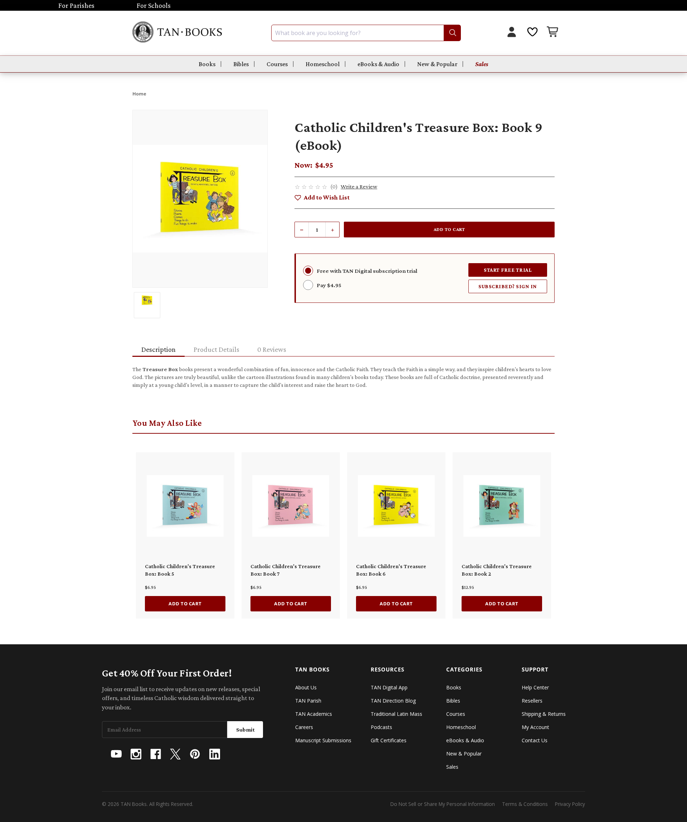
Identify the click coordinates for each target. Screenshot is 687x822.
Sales (481, 64)
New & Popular (437, 64)
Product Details (216, 349)
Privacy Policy (570, 804)
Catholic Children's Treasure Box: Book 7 (285, 570)
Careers (304, 727)
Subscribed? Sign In (507, 286)
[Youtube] (116, 754)
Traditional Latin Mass (396, 713)
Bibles (241, 64)
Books (207, 64)
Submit (245, 730)
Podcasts (381, 727)
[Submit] (452, 33)
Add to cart (185, 603)
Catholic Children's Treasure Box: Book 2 (497, 570)
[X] (175, 754)
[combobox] (366, 33)
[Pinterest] (195, 754)
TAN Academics (313, 713)
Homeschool (323, 64)
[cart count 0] (553, 32)
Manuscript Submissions (323, 740)
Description (158, 349)
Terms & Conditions (525, 804)
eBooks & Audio (378, 64)
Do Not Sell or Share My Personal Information (442, 804)
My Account (535, 727)
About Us (306, 687)
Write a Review (359, 186)
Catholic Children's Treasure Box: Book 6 (391, 570)
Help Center (535, 687)
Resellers (532, 700)
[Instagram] (136, 754)
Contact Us (534, 740)
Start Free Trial (508, 270)
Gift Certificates (388, 740)
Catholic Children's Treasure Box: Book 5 (180, 570)
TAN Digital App (389, 687)
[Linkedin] (214, 754)
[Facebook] (155, 754)
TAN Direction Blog (393, 700)
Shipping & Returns (544, 713)
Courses (277, 64)
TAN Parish (308, 700)
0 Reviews (271, 349)
